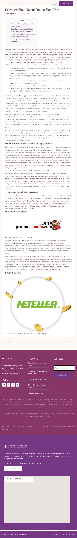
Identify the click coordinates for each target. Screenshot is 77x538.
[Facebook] (4, 385)
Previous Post (7, 342)
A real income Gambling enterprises (23, 34)
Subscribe (62, 375)
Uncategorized (11, 14)
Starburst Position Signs (19, 37)
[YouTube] (17, 385)
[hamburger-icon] (54, 3)
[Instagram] (13, 385)
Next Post (70, 342)
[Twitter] (8, 385)
